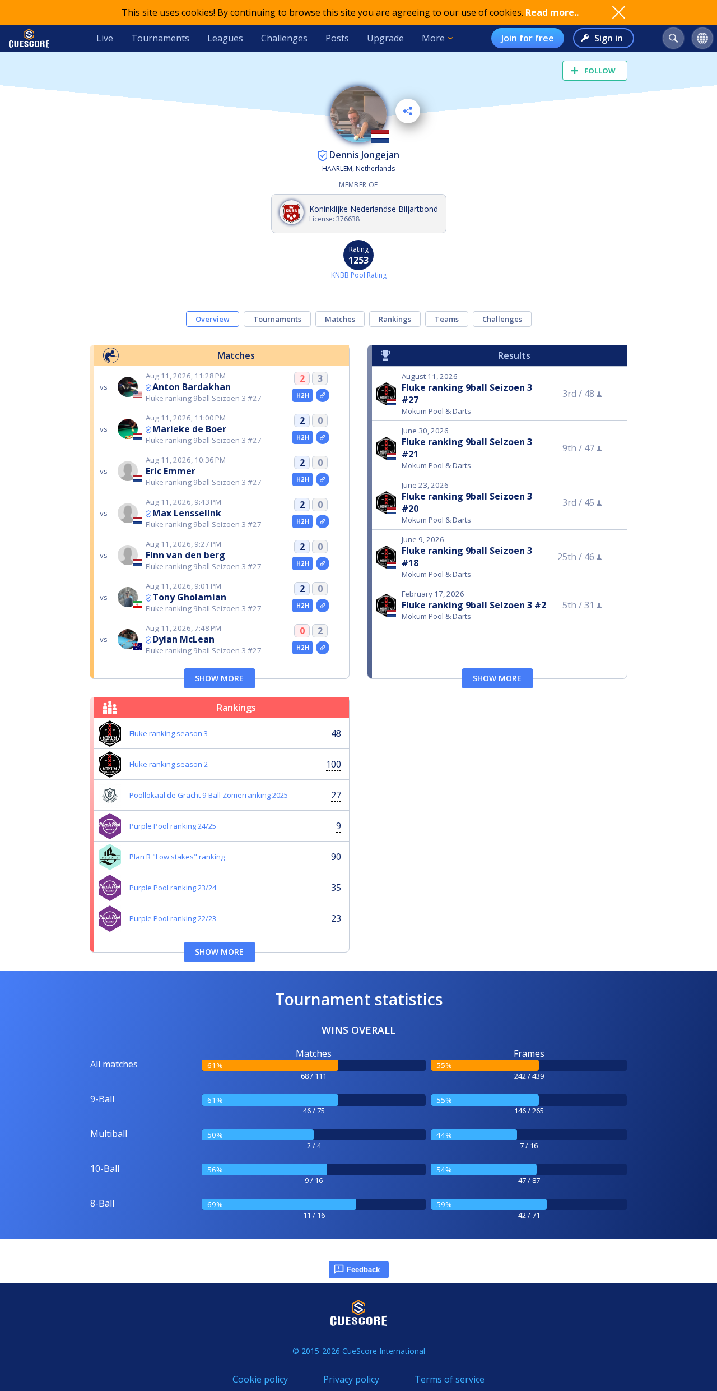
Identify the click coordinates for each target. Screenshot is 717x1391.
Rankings (395, 319)
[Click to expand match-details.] (322, 395)
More (433, 38)
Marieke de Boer (189, 429)
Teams (447, 319)
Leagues (225, 38)
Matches (340, 319)
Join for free (527, 38)
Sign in (608, 38)
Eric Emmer (170, 471)
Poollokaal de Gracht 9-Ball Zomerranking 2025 (208, 795)
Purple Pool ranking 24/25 (172, 826)
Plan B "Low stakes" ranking (177, 857)
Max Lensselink (186, 513)
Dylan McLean (183, 639)
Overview (212, 319)
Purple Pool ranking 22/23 (172, 918)
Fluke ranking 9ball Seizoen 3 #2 (474, 605)
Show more (219, 678)
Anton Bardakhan (191, 387)
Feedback (363, 1269)
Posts (337, 38)
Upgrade (385, 38)
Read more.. (552, 12)
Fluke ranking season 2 (168, 764)
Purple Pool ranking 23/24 (172, 887)
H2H (302, 395)
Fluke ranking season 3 (168, 733)
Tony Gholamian (189, 597)
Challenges (284, 38)
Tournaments (160, 38)
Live (104, 38)
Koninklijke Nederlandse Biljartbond (373, 209)
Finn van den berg (185, 555)
